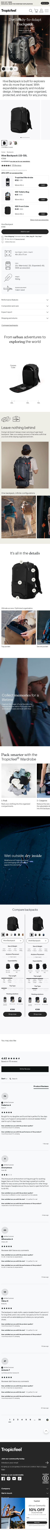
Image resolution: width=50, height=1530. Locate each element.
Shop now (12, 1014)
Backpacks (10, 152)
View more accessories (39, 220)
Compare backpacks (10, 325)
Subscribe (37, 1522)
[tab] (41, 1087)
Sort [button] (3, 1079)
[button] (9, 1420)
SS (46, 1463)
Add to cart (25, 232)
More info (19, 185)
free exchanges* (20, 239)
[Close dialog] (47, 1499)
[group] (25, 1059)
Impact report (6, 312)
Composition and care (10, 306)
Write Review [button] (25, 1069)
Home (3, 152)
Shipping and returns (9, 318)
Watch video (24, 30)
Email (28, 1517)
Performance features (9, 300)
